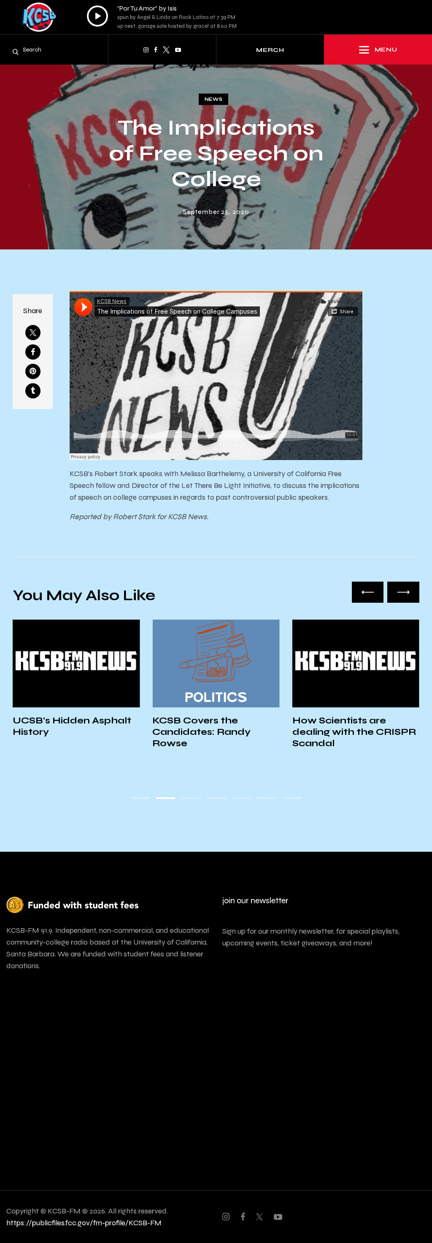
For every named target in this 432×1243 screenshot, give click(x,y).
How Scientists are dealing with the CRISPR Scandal (354, 732)
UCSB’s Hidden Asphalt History (72, 726)
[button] (368, 592)
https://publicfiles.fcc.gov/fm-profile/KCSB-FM (84, 1222)
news (214, 99)
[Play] (97, 16)
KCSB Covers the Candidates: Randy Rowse (201, 732)
